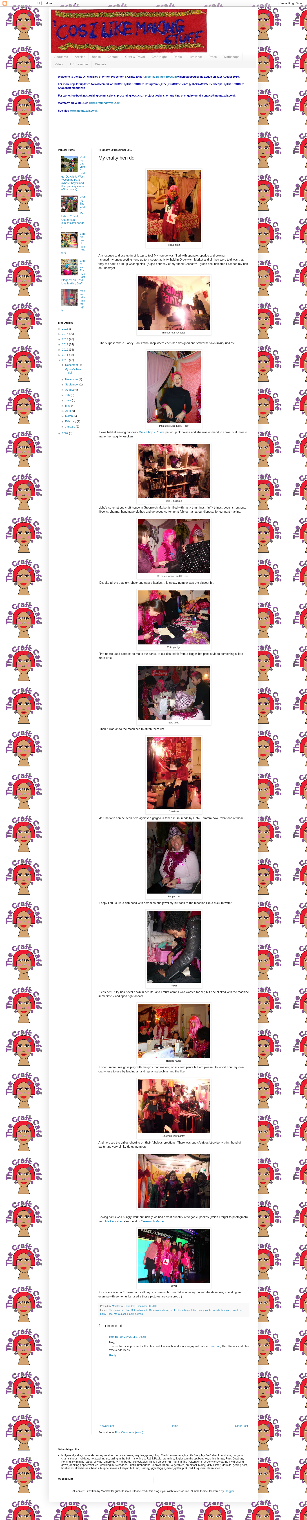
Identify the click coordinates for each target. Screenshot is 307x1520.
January (70, 426)
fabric (194, 1310)
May (68, 405)
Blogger (229, 1491)
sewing (139, 1314)
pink (131, 1314)
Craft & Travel (135, 57)
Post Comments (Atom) (129, 1432)
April (68, 410)
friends (216, 1310)
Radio (178, 57)
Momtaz (116, 1306)
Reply (112, 1355)
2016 (65, 328)
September (72, 384)
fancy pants (204, 1310)
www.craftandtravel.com (104, 103)
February (71, 421)
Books (96, 57)
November (72, 379)
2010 (65, 360)
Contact (112, 57)
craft (173, 1310)
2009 (65, 433)
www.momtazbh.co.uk (84, 110)
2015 (65, 334)
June (68, 400)
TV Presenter (78, 64)
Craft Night (159, 57)
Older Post (241, 1426)
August (69, 389)
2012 (65, 349)
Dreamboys (183, 1310)
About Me (61, 57)
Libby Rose (106, 1314)
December (72, 365)
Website (101, 64)
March (69, 416)
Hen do (113, 1336)
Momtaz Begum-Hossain (161, 76)
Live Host (195, 57)
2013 (65, 344)
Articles (80, 57)
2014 (65, 339)
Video (59, 64)
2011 (65, 355)
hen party (226, 1310)
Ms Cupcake (113, 1221)
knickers (237, 1310)
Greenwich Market (153, 1221)
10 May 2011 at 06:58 (133, 1336)
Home (174, 1426)
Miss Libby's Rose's (152, 432)
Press (213, 57)
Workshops (231, 57)
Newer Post (107, 1426)
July (68, 395)
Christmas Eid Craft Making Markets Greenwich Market (139, 1310)
